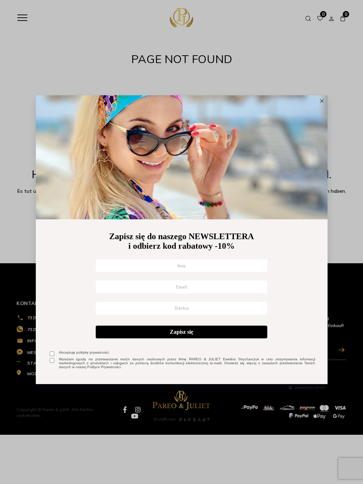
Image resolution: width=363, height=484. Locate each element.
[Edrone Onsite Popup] (181, 242)
